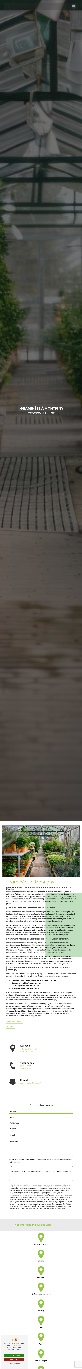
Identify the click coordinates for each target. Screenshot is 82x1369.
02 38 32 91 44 (25, 1068)
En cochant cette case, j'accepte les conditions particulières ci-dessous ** (42, 1171)
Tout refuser (14, 1359)
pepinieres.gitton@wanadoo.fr (30, 1083)
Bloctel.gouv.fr (20, 1208)
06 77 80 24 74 (25, 1066)
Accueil (10, 1026)
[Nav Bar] (74, 6)
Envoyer (41, 1178)
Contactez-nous (14, 1021)
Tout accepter (14, 1355)
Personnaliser (14, 1364)
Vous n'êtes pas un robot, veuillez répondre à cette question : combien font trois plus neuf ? (40, 1160)
